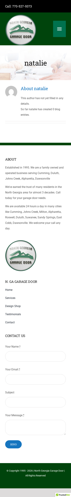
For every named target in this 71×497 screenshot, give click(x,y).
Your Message (14, 415)
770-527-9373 (22, 6)
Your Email (12, 369)
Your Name (13, 346)
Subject (9, 392)
